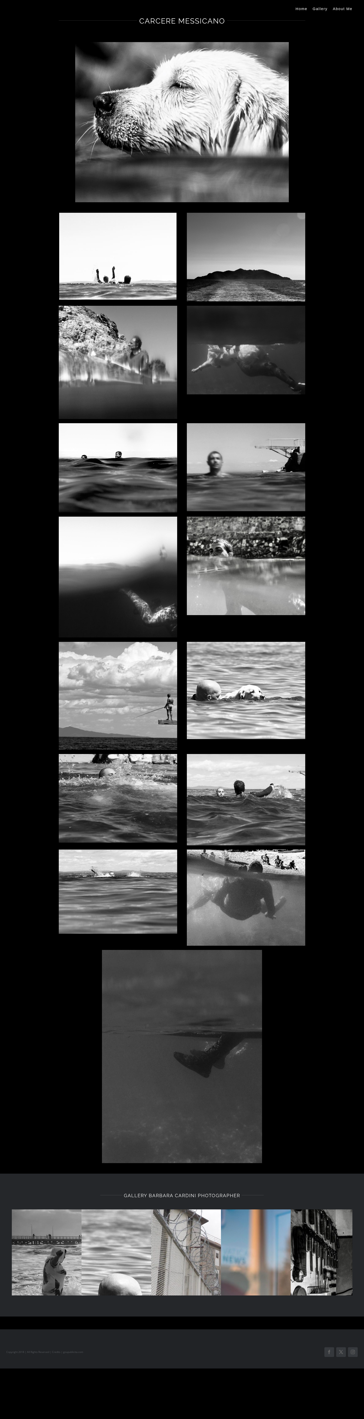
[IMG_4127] (118, 755)
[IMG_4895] (246, 851)
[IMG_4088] (118, 851)
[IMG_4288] (246, 643)
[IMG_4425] (118, 425)
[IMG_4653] (118, 214)
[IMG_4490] (182, 951)
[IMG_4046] (182, 43)
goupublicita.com (73, 1352)
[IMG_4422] (246, 425)
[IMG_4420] (118, 518)
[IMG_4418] (246, 518)
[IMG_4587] (246, 214)
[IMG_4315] (118, 643)
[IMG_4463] (246, 307)
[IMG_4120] (246, 755)
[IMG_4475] (118, 307)
